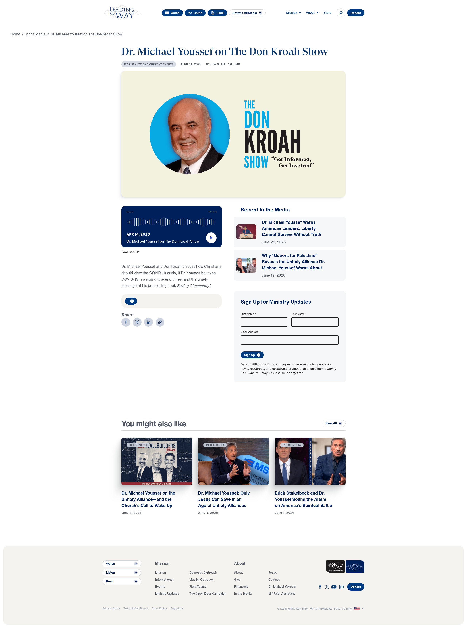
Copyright (176, 608)
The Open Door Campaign (207, 593)
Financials (241, 586)
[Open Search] (341, 12)
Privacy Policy (111, 608)
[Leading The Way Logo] (122, 12)
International (164, 579)
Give (237, 579)
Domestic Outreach (203, 572)
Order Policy (159, 608)
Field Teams (198, 586)
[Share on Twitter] (137, 322)
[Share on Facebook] (125, 322)
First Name (248, 314)
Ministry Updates (167, 593)
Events (160, 586)
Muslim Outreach (201, 579)
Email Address (250, 332)
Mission (160, 572)
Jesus (272, 572)
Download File (130, 252)
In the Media (243, 593)
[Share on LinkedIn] (148, 322)
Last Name (299, 314)
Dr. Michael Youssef (282, 586)
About (238, 572)
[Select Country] (359, 608)
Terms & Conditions (135, 608)
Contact (274, 579)
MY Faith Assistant (281, 593)
